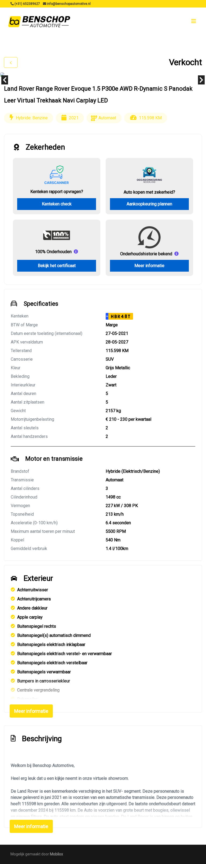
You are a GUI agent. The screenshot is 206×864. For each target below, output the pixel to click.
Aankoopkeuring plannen (149, 203)
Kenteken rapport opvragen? (56, 191)
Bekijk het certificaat (57, 265)
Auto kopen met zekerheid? (149, 192)
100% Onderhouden (53, 251)
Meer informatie (149, 265)
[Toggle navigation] (194, 21)
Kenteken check (57, 203)
